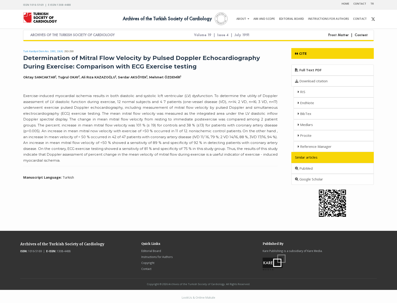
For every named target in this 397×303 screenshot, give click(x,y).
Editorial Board (151, 251)
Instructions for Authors (157, 257)
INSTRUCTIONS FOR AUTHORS (328, 19)
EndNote (306, 102)
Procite (305, 135)
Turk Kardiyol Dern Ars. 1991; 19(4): (43, 51)
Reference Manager (315, 146)
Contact (146, 269)
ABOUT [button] (241, 19)
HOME (345, 3)
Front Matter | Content (348, 35)
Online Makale (205, 297)
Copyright (147, 263)
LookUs (187, 297)
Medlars (306, 124)
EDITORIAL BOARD (291, 19)
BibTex (305, 113)
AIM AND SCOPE (264, 19)
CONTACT (359, 3)
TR (372, 3)
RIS (302, 91)
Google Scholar (310, 179)
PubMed (305, 168)
